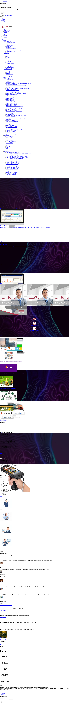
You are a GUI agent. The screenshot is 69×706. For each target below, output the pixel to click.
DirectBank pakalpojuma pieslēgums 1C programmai (14, 111)
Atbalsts (7, 52)
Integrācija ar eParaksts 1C (10, 114)
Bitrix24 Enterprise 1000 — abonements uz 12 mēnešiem (14, 158)
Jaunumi (5, 37)
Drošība (7, 56)
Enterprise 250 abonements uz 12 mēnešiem (12, 167)
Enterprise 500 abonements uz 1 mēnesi (12, 166)
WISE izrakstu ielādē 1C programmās (11, 122)
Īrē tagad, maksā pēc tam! (10, 63)
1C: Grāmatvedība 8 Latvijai (10, 79)
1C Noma (5, 62)
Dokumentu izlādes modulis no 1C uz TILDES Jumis (14, 108)
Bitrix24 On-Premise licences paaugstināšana (12, 152)
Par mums (3, 28)
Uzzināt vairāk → (4, 241)
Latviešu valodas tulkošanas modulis (11, 130)
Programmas (4, 77)
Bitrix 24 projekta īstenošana (10, 67)
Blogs (3, 36)
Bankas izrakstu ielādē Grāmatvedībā (11, 89)
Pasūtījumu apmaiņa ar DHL (10, 98)
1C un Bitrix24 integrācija (10, 68)
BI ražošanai (8, 60)
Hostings (5, 58)
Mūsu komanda (6, 31)
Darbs (5, 34)
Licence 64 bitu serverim (9, 143)
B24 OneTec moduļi (7, 128)
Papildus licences (6, 135)
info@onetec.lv (3, 694)
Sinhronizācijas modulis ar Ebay (11, 120)
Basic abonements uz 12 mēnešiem (11, 173)
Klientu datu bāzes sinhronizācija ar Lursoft (12, 90)
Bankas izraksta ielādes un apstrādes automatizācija (6, 605)
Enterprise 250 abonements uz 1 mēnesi (12, 169)
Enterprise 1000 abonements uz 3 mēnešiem (12, 163)
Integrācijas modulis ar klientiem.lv (11, 95)
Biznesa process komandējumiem (11, 132)
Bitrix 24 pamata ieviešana (10, 66)
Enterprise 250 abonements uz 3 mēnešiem (12, 168)
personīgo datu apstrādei (8, 15)
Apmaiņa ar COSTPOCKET (10, 112)
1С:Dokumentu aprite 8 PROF (10, 82)
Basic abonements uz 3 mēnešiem (11, 174)
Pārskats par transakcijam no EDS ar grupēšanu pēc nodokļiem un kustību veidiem (18, 88)
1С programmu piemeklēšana (10, 42)
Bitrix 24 (5, 65)
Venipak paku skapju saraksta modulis (11, 127)
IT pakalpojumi (6, 53)
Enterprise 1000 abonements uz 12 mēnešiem (12, 162)
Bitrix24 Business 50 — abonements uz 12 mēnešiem (14, 161)
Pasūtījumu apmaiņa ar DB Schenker (11, 104)
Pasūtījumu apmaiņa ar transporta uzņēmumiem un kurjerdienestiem (16, 93)
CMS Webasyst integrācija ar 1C (11, 51)
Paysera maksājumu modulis (10, 124)
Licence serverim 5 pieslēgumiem (11, 141)
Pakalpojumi (4, 40)
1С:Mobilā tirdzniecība (9, 74)
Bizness (7, 147)
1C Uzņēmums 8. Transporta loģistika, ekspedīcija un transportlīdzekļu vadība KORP (18, 83)
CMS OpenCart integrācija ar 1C (11, 48)
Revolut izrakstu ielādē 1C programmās (12, 121)
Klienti (5, 33)
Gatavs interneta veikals (9, 45)
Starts (7, 144)
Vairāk (1, 610)
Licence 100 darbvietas (9, 140)
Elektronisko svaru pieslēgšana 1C (11, 70)
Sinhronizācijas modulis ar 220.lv (11, 116)
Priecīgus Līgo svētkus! (3, 639)
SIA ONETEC (7, 704)
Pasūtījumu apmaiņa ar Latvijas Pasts (11, 101)
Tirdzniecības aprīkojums (8, 69)
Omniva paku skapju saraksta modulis (11, 126)
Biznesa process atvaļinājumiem (10, 131)
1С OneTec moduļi (7, 87)
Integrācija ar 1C (8, 47)
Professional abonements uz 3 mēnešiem (12, 170)
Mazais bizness (8, 146)
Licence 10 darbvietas (9, 138)
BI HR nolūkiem (8, 61)
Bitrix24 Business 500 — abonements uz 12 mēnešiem (14, 159)
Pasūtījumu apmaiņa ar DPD (10, 97)
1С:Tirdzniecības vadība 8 (10, 64)
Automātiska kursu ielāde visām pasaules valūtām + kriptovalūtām (16, 115)
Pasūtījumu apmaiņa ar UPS (10, 100)
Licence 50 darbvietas (9, 139)
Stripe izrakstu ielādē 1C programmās (11, 94)
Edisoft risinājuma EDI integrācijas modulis (12, 91)
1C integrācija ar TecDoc (9, 119)
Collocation (7, 54)
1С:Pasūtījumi (8, 72)
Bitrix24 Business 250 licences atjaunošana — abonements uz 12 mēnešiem (17, 155)
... (2, 176)
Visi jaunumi (4, 610)
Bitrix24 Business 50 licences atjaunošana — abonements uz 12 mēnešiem (17, 157)
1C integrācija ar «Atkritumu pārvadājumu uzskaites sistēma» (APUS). (16, 118)
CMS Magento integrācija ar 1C (10, 49)
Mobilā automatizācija (7, 71)
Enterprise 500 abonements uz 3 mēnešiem (12, 165)
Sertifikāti (5, 32)
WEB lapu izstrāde (9, 44)
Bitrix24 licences (6, 151)
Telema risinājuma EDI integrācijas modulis (12, 92)
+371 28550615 (5, 1)
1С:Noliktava (8, 73)
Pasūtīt (1, 283)
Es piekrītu (6, 15)
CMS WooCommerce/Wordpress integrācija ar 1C (13, 50)
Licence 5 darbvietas (9, 137)
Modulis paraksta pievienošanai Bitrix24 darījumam (13, 134)
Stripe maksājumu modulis (10, 125)
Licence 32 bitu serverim (9, 142)
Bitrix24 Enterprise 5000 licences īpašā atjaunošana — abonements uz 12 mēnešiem (18, 153)
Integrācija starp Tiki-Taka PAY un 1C (11, 109)
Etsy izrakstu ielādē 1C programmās (11, 113)
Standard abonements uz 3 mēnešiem (11, 172)
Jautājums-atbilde (6, 38)
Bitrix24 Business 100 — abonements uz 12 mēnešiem (14, 160)
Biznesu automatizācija (7, 41)
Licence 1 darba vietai (9, 136)
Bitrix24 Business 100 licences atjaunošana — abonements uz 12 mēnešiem (17, 156)
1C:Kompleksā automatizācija (34, 330)
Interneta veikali (8, 46)
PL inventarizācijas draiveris (10, 75)
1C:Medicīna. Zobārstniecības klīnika (11, 84)
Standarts (7, 145)
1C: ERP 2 (7, 81)
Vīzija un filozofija (7, 30)
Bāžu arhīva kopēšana (9, 55)
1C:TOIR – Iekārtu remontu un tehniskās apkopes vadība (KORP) (16, 85)
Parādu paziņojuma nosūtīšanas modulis (12, 110)
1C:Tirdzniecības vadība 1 (34, 325)
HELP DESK (8, 57)
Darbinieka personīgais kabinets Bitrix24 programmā (14, 129)
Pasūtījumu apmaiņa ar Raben (10, 102)
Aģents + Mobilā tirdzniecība (10, 76)
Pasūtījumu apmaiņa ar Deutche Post (11, 103)
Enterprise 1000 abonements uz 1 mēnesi (12, 164)
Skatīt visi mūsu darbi (3, 420)
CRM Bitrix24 (6, 86)
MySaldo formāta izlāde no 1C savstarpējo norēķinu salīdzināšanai (16, 107)
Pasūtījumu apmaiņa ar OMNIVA (11, 105)
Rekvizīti (5, 35)
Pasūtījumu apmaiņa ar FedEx (10, 99)
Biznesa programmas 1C (7, 78)
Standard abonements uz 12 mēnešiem (11, 171)
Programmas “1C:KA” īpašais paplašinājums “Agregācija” (14, 106)
